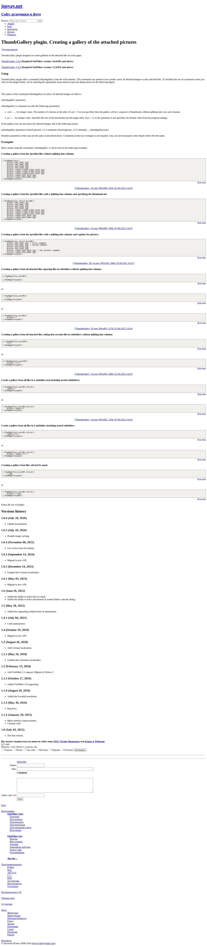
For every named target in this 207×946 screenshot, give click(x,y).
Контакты (12, 29)
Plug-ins (14, 839)
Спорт (10, 929)
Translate (14, 844)
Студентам (6, 904)
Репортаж (12, 932)
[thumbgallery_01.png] (103, 188)
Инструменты (14, 883)
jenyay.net (11, 6)
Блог (9, 26)
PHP (9, 878)
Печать (11, 32)
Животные (12, 913)
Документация (17, 825)
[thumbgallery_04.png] (103, 419)
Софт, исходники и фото (21, 14)
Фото (4, 910)
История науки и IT (11, 892)
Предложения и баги (20, 827)
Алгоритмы (13, 881)
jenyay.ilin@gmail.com (43, 943)
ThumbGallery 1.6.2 (11, 67)
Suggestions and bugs (20, 847)
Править (11, 34)
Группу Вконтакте (70, 741)
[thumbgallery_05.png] (103, 228)
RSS (56, 741)
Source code (16, 850)
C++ (9, 875)
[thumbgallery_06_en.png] (103, 263)
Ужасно (8, 750)
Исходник (201, 182)
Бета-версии (16, 819)
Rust (9, 870)
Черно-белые (14, 915)
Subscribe (21, 761)
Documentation (17, 852)
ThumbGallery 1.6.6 (11, 61)
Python (10, 867)
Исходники (15, 830)
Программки (7, 811)
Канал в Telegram (94, 741)
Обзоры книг (8, 898)
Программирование (11, 864)
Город (10, 921)
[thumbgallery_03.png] (103, 374)
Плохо (19, 750)
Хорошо (56, 750)
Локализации (16, 822)
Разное (10, 934)
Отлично (68, 750)
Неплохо (43, 750)
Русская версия (9, 49)
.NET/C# (11, 872)
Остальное (12, 886)
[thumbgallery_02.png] (103, 328)
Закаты (11, 924)
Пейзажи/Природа (16, 918)
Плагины (14, 816)
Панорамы (12, 926)
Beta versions (16, 841)
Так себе (30, 750)
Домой (10, 23)
